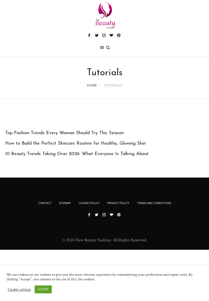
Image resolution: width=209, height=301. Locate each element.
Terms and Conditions (154, 203)
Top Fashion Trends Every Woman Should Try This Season (64, 133)
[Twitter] (96, 35)
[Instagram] (104, 35)
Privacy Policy (118, 203)
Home (92, 85)
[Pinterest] (118, 35)
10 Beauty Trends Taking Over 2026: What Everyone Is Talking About (77, 154)
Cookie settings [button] (19, 289)
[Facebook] (89, 35)
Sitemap (65, 203)
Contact (44, 203)
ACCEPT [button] (43, 289)
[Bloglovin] (111, 35)
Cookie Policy (89, 203)
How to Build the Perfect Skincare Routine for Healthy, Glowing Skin (75, 143)
